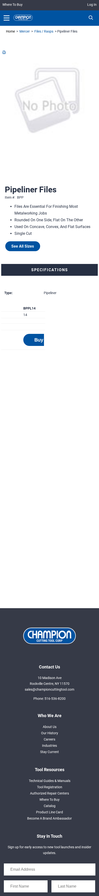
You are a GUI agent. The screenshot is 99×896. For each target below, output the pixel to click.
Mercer (25, 31)
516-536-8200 (55, 699)
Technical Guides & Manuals (49, 781)
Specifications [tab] (49, 270)
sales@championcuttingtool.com (49, 689)
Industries (49, 746)
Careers (49, 739)
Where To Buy (12, 5)
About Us (49, 727)
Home (10, 31)
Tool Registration (49, 787)
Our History (49, 733)
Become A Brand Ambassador (49, 818)
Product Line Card (49, 812)
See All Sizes (22, 246)
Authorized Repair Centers (49, 793)
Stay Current (49, 752)
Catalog (50, 806)
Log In (92, 5)
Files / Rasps (44, 31)
